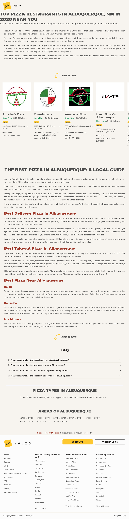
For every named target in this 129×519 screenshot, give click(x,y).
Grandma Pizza (72, 488)
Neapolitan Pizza (72, 481)
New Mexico (52, 432)
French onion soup (103, 477)
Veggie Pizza (70, 466)
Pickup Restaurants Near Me (15, 473)
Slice (40, 432)
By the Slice (70, 473)
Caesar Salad (101, 458)
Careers (7, 462)
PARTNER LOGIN (110, 442)
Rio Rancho (39, 472)
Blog (6, 466)
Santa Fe (38, 464)
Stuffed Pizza (71, 496)
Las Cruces (39, 468)
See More (69, 75)
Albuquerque (40, 461)
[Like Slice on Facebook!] (15, 443)
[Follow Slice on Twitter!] (19, 443)
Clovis (37, 491)
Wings (98, 500)
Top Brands (8, 477)
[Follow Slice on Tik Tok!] (22, 443)
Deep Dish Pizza (72, 470)
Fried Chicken (101, 481)
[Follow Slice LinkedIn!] (26, 443)
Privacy (7, 488)
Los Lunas (39, 483)
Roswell (38, 495)
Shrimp (99, 492)
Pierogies (100, 488)
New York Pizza (72, 458)
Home (6, 454)
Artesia (37, 487)
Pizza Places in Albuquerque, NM (77, 432)
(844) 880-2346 (120, 516)
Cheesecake (101, 462)
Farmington (39, 480)
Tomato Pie (70, 485)
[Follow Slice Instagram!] (30, 443)
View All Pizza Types (74, 506)
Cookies (99, 473)
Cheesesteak (101, 470)
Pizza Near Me (9, 470)
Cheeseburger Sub (103, 466)
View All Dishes (102, 506)
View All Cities (40, 509)
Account (7, 485)
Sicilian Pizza (71, 462)
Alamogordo (39, 502)
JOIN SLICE (77, 442)
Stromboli (100, 496)
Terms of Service (10, 492)
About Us (7, 458)
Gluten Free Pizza (72, 477)
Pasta (98, 485)
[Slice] (7, 5)
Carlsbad (38, 476)
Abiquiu (38, 498)
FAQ (5, 481)
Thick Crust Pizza (72, 500)
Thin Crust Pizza (72, 492)
